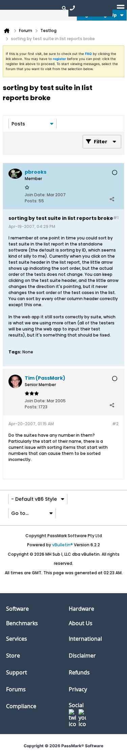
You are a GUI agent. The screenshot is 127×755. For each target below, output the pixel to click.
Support (16, 672)
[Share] (112, 199)
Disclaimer (82, 655)
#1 (116, 218)
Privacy (78, 689)
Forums (16, 689)
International (85, 638)
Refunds (79, 672)
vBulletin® (62, 545)
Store (13, 655)
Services (16, 638)
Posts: (31, 201)
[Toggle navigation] (120, 8)
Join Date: (35, 195)
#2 (115, 424)
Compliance (21, 706)
